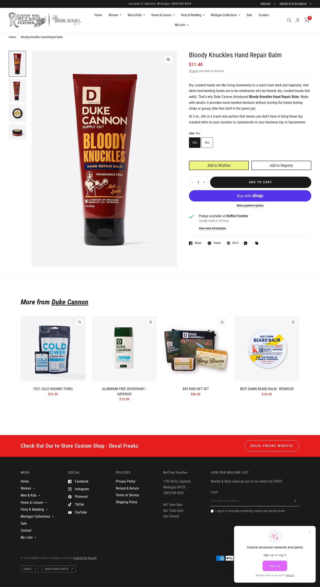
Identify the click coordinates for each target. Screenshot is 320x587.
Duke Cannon (70, 302)
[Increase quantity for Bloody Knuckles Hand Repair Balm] (204, 182)
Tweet (217, 243)
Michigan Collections (224, 15)
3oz (194, 142)
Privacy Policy (125, 481)
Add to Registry (281, 165)
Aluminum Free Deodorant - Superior (124, 391)
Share (198, 243)
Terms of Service (127, 495)
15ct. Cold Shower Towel (53, 389)
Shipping (193, 71)
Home (98, 15)
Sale (249, 15)
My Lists (180, 25)
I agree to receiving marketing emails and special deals (250, 511)
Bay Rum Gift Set (196, 389)
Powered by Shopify (85, 558)
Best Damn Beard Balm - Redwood (267, 389)
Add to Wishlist (219, 165)
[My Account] (297, 20)
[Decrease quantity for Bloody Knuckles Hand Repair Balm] (192, 182)
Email (214, 492)
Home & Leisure (161, 15)
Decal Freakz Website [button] (272, 445)
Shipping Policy (126, 502)
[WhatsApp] (246, 243)
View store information (212, 228)
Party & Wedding (191, 15)
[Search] (289, 20)
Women (113, 15)
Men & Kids (135, 15)
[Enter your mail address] (295, 500)
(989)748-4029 (181, 3)
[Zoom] (168, 59)
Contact (264, 15)
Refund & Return (127, 488)
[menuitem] (98, 15)
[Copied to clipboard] (258, 243)
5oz (207, 142)
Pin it (235, 243)
